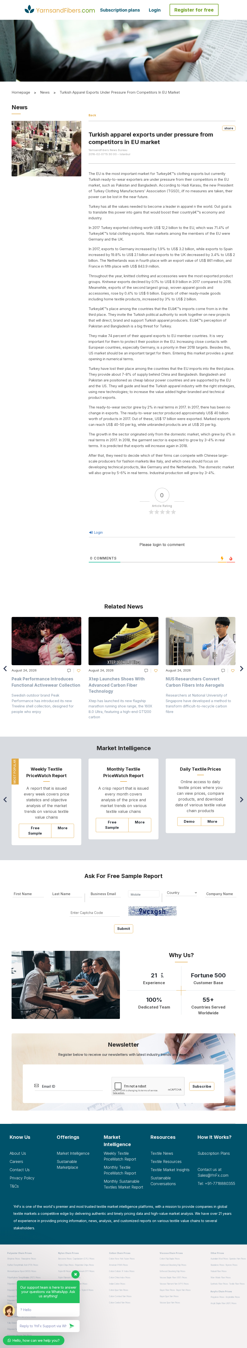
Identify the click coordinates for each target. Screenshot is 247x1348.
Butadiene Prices (217, 1265)
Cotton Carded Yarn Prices (119, 1302)
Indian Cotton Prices (117, 1284)
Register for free (194, 10)
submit (123, 928)
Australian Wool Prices (219, 1259)
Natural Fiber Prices (218, 1271)
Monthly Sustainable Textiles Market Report (123, 1184)
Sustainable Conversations (163, 1180)
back (92, 115)
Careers (16, 1161)
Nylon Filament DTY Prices (83, 1271)
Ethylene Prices (13, 1259)
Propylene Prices (217, 1297)
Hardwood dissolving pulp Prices (173, 1265)
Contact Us (20, 1169)
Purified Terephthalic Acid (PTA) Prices (22, 1265)
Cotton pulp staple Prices (170, 1259)
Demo (189, 821)
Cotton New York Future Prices (122, 1259)
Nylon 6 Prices (87, 1290)
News (45, 92)
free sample (35, 831)
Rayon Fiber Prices (167, 1290)
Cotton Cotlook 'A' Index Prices (121, 1271)
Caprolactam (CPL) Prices (83, 1259)
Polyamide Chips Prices (84, 1265)
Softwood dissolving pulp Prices (172, 1271)
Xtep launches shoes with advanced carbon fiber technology (117, 685)
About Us (18, 1153)
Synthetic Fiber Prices (219, 1284)
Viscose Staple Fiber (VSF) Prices (173, 1277)
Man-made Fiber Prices (221, 1277)
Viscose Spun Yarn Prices (170, 1302)
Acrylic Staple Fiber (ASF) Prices (223, 1303)
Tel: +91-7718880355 (216, 1183)
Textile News (162, 1153)
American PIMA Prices (118, 1265)
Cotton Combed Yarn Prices (120, 1296)
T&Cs (14, 1186)
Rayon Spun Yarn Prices (169, 1296)
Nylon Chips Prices (66, 1265)
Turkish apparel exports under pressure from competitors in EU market (120, 92)
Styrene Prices (231, 1265)
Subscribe (201, 1086)
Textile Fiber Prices (237, 1284)
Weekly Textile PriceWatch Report (120, 1156)
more (63, 828)
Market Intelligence (73, 1153)
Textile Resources (166, 1161)
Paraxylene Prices (28, 1259)
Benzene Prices (65, 1259)
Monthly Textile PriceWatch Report (120, 1170)
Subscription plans (120, 10)
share (228, 128)
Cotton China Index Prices (119, 1277)
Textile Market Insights (170, 1169)
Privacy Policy (22, 1177)
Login (155, 10)
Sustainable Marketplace (67, 1164)
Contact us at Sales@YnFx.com (213, 1172)
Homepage (21, 92)
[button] (243, 670)
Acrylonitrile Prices (233, 1297)
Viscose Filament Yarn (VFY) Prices (174, 1284)
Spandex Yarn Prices (237, 1259)
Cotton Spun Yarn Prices (118, 1290)
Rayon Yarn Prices (183, 1290)
